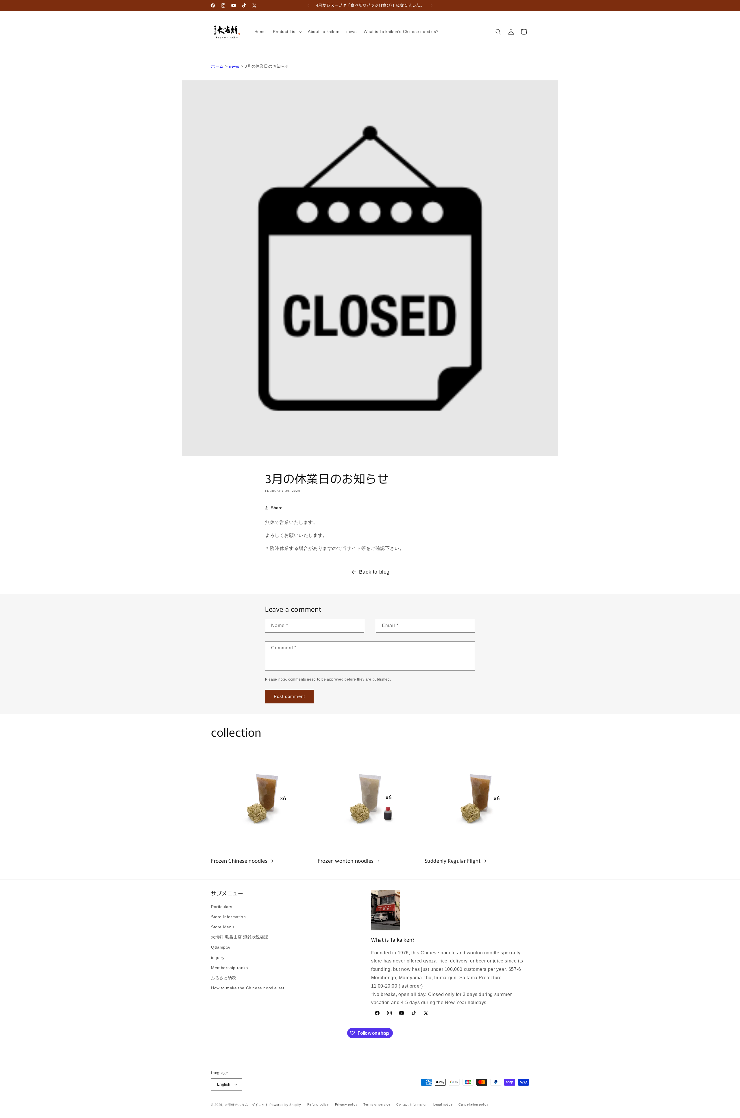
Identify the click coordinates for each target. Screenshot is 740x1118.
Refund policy (318, 1104)
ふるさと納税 (223, 977)
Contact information (411, 1104)
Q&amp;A (220, 947)
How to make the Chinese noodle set (247, 988)
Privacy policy (346, 1104)
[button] (286, 31)
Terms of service (376, 1104)
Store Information (228, 916)
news (234, 66)
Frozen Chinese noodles (239, 860)
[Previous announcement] (308, 5)
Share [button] (277, 507)
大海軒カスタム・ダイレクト (247, 1104)
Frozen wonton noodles (346, 860)
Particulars (221, 906)
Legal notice (442, 1104)
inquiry (217, 957)
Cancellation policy (473, 1104)
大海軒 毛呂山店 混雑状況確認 (240, 937)
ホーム (217, 66)
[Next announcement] (431, 5)
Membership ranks (229, 967)
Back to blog (374, 572)
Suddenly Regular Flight (453, 860)
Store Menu (222, 927)
